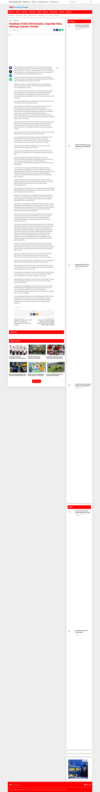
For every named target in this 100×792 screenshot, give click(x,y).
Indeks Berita (63, 789)
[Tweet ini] (57, 30)
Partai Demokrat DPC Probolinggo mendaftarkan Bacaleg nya (83, 631)
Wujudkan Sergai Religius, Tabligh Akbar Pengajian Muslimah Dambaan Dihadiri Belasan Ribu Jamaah (45, 322)
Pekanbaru (11, 30)
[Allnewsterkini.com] (18, 7)
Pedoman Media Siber (52, 789)
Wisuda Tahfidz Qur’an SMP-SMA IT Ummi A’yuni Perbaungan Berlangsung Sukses (23, 322)
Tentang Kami (41, 789)
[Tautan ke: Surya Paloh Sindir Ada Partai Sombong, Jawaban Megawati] (72, 569)
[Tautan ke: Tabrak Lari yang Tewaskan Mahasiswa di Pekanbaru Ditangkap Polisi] (72, 442)
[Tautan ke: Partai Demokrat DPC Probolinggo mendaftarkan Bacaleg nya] (72, 689)
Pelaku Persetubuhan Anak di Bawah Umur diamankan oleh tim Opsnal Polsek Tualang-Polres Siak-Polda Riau (83, 145)
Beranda (28, 789)
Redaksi (34, 789)
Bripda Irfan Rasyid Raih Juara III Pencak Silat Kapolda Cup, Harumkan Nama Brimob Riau (17, 375)
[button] (91, 2)
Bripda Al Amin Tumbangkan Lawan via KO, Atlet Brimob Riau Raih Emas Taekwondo (36, 375)
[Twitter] (34, 314)
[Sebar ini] (54, 30)
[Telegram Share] (60, 30)
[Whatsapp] (62, 30)
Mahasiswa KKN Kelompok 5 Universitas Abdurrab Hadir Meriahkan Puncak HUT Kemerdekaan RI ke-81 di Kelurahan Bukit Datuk (54, 357)
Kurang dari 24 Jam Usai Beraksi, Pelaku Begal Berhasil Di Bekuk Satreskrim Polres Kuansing (82, 265)
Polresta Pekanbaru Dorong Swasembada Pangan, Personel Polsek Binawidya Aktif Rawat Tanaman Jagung (55, 375)
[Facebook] (31, 314)
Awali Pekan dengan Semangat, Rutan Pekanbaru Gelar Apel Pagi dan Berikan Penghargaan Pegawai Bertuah (17, 357)
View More (36, 381)
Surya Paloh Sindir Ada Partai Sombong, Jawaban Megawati (82, 511)
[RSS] (37, 314)
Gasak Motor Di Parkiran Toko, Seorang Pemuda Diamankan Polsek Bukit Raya (82, 26)
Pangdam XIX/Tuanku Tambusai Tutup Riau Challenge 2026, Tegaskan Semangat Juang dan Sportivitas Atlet (35, 357)
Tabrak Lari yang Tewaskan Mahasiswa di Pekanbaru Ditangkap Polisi (83, 385)
